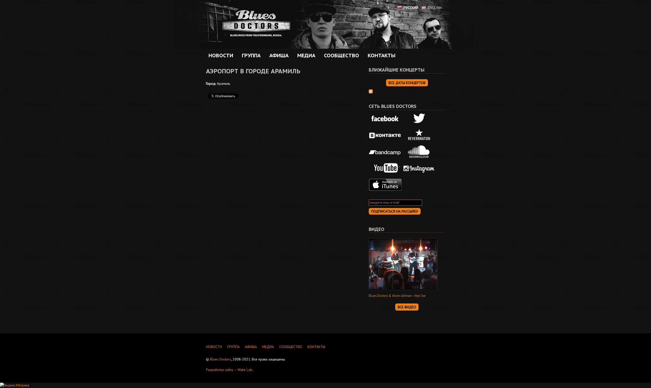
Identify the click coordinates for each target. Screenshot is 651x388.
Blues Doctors (220, 359)
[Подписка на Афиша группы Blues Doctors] (371, 91)
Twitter (419, 119)
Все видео (407, 307)
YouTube (385, 168)
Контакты (381, 55)
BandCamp (385, 151)
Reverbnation (419, 135)
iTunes (385, 184)
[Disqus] (280, 174)
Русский (411, 7)
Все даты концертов (407, 82)
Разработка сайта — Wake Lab (229, 369)
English (434, 7)
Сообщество (340, 55)
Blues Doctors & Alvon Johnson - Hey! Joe (397, 296)
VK (385, 135)
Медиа (305, 55)
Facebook (385, 119)
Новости (221, 55)
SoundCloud (419, 151)
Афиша (278, 55)
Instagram (419, 168)
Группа (250, 55)
